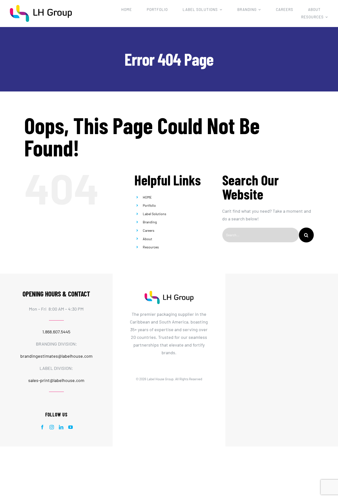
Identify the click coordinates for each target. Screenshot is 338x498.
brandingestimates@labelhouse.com (56, 356)
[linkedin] (61, 427)
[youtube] (70, 427)
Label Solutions (154, 214)
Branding (150, 222)
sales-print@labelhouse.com (56, 380)
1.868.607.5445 (56, 331)
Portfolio (149, 205)
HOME (147, 197)
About (147, 239)
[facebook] (42, 427)
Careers (148, 230)
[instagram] (51, 427)
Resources (151, 247)
